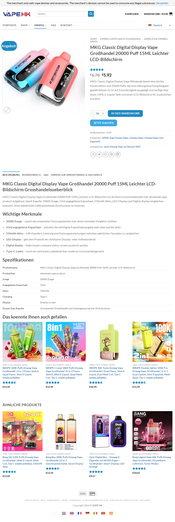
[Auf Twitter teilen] (99, 154)
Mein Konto (32, 500)
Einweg (39, 25)
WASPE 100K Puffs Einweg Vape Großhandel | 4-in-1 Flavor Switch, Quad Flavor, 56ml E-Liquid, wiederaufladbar (21, 372)
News (65, 500)
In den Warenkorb (125, 113)
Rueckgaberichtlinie (96, 500)
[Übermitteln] (91, 14)
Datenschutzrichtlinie (124, 500)
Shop (24, 25)
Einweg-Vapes (137, 137)
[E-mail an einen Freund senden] (105, 154)
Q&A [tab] (46, 174)
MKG (138, 146)
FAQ (53, 25)
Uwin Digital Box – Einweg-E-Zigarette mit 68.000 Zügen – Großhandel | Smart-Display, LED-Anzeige (107, 462)
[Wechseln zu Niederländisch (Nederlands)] (63, 513)
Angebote (75, 500)
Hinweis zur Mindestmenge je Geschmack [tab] (76, 174)
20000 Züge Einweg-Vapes (115, 137)
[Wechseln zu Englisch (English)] (71, 513)
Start (93, 39)
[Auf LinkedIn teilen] (118, 154)
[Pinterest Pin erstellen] (112, 154)
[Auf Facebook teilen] (93, 154)
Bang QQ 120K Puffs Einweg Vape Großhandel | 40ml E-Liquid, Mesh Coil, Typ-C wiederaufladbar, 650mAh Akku (22, 462)
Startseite (9, 25)
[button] (158, 14)
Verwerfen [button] (162, 3)
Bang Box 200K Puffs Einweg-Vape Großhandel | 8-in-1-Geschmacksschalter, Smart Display (64, 460)
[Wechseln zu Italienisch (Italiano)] (95, 513)
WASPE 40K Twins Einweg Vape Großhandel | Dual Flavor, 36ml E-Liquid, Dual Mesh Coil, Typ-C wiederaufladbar (107, 372)
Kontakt (66, 25)
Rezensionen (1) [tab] (31, 174)
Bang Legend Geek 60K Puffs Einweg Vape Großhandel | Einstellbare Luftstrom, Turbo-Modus (151, 460)
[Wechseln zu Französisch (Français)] (79, 513)
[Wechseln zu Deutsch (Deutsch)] (87, 513)
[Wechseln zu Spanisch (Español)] (111, 513)
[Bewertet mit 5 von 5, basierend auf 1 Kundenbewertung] (131, 69)
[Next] (172, 449)
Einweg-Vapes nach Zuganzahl (120, 39)
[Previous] (2, 449)
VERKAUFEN (53, 500)
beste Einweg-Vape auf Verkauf (119, 146)
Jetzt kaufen (103, 122)
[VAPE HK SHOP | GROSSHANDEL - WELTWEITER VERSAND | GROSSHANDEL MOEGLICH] (17, 14)
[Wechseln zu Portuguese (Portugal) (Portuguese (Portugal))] (103, 513)
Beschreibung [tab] (11, 174)
